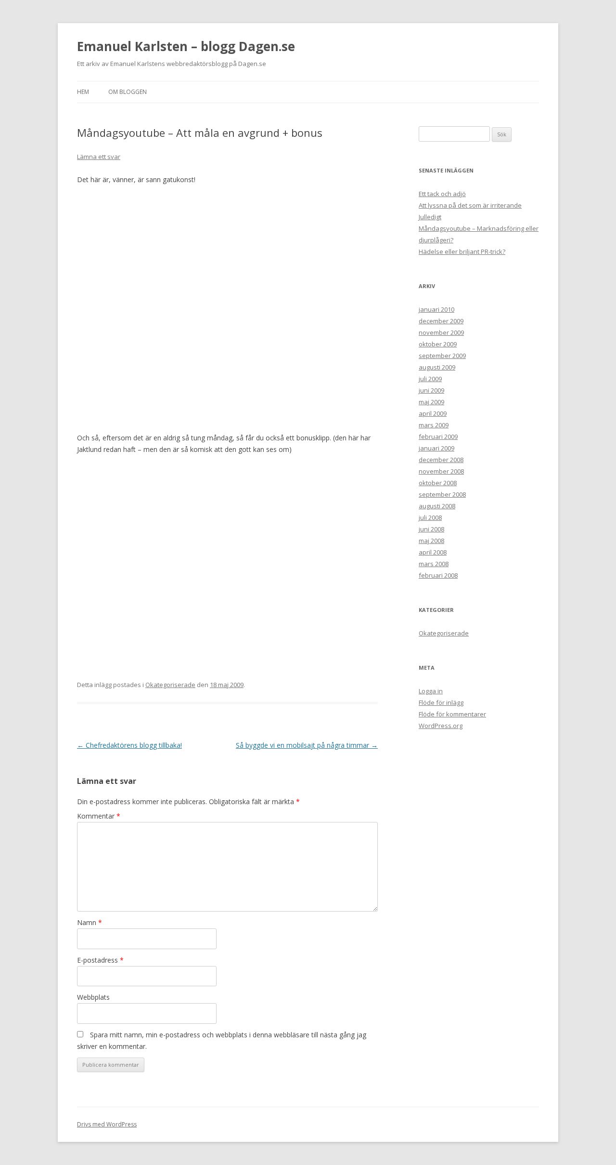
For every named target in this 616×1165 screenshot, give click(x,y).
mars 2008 (434, 563)
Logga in (431, 691)
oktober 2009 (438, 344)
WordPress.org (440, 725)
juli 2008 (430, 517)
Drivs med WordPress (107, 1124)
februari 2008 (438, 575)
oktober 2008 (438, 482)
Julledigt (430, 216)
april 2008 (433, 552)
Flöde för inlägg (441, 702)
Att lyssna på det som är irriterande (470, 205)
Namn (89, 922)
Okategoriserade (170, 684)
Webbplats (93, 997)
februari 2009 (438, 436)
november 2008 (441, 471)
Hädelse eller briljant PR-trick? (462, 251)
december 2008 (441, 459)
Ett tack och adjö (442, 193)
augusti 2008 (437, 506)
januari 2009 (436, 448)
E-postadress (100, 960)
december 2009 (441, 321)
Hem (83, 92)
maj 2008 (431, 540)
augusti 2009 (437, 367)
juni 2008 (431, 529)
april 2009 (433, 413)
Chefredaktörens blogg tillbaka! (129, 745)
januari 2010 (436, 309)
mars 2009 (434, 425)
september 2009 (442, 355)
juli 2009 (430, 378)
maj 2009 (431, 401)
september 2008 (442, 494)
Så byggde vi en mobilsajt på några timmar (307, 745)
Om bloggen (127, 92)
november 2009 (441, 332)
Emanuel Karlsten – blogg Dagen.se (186, 46)
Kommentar (98, 816)
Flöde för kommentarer (452, 714)
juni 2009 (431, 390)
